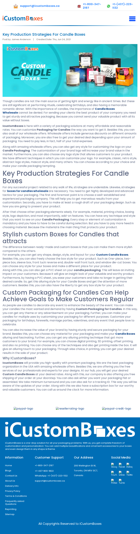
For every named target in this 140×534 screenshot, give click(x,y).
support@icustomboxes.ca (50, 480)
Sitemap (10, 514)
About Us (10, 480)
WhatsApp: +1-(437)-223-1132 (51, 475)
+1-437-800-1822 (44, 471)
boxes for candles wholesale (27, 191)
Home (8, 465)
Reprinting (10, 509)
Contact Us (11, 475)
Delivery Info (12, 486)
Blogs (8, 470)
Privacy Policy (12, 491)
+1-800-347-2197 (44, 465)
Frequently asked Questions (14, 503)
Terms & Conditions (16, 496)
